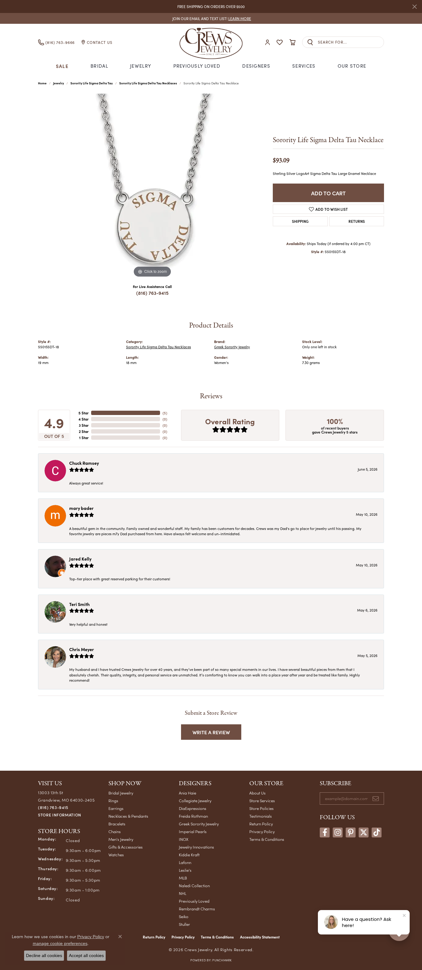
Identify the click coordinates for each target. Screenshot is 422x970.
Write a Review (211, 732)
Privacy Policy (262, 831)
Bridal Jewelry (120, 793)
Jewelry (140, 66)
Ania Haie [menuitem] (187, 793)
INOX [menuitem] (183, 839)
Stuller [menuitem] (184, 924)
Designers (256, 66)
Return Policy (261, 824)
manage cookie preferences (60, 943)
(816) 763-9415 (152, 293)
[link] (211, 18)
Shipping (300, 221)
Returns (356, 221)
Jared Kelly (80, 559)
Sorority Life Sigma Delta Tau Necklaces (148, 83)
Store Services (262, 800)
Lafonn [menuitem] (185, 862)
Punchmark (221, 960)
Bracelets (116, 824)
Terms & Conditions (266, 839)
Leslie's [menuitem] (185, 870)
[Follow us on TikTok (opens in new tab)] (377, 832)
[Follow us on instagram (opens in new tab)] (338, 832)
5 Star (83, 412)
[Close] (414, 7)
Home (42, 83)
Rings (113, 800)
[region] (152, 186)
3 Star (84, 425)
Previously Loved (196, 66)
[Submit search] (310, 42)
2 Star (84, 431)
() (164, 412)
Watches (116, 855)
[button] (267, 42)
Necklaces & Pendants (128, 816)
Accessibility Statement (260, 936)
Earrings (116, 808)
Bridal (99, 66)
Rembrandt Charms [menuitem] (197, 909)
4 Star (83, 419)
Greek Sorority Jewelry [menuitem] (199, 824)
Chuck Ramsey (84, 463)
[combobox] (351, 42)
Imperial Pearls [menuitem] (193, 831)
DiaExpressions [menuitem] (192, 808)
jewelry (58, 83)
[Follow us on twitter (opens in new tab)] (364, 832)
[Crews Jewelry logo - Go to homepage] (211, 42)
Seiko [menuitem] (183, 916)
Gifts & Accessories (125, 847)
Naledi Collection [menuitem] (194, 885)
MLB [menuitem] (183, 878)
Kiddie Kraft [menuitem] (189, 855)
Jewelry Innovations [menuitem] (196, 847)
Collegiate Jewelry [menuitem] (195, 800)
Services (303, 66)
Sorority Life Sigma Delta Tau (91, 83)
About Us (257, 793)
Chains (114, 831)
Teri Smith (79, 604)
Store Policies (261, 808)
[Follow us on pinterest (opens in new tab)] (351, 832)
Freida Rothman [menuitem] (193, 816)
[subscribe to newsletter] (376, 798)
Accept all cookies (86, 955)
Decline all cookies (44, 955)
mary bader (81, 508)
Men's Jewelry (120, 839)
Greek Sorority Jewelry (232, 347)
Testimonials (260, 816)
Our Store (352, 66)
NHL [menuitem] (182, 893)
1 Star (84, 437)
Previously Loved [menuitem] (194, 901)
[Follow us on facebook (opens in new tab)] (325, 832)
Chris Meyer (81, 649)
